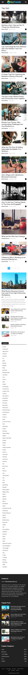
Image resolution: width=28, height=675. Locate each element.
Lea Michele (5, 475)
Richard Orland (5, 29)
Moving (4, 499)
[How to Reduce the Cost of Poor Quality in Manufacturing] (5, 311)
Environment (5, 412)
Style (3, 541)
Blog (3, 368)
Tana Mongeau (6, 545)
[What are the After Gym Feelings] (14, 221)
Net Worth (5, 503)
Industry (4, 456)
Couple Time (5, 391)
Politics (4, 517)
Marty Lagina (5, 489)
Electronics (5, 407)
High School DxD (6, 438)
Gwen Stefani (5, 433)
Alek (3, 297)
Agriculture (5, 351)
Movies (4, 496)
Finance (4, 417)
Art (3, 358)
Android (4, 353)
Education (5, 405)
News (3, 506)
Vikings (4, 560)
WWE (3, 564)
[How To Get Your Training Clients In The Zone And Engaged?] (14, 191)
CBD (3, 382)
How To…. (4, 452)
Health (4, 435)
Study (3, 538)
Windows (4, 562)
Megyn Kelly (5, 492)
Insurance (5, 459)
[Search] (26, 2)
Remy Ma (4, 522)
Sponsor (4, 534)
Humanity (5, 454)
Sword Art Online (6, 543)
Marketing (5, 485)
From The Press (6, 421)
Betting (4, 365)
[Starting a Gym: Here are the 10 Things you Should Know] (14, 17)
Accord (4, 346)
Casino (4, 379)
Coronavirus (5, 389)
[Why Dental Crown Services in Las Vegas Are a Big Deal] (5, 334)
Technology (5, 548)
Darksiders (5, 398)
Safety (4, 524)
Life (3, 478)
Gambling (5, 426)
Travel (4, 555)
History (4, 440)
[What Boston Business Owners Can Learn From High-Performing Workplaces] (14, 281)
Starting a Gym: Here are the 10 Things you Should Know (13, 26)
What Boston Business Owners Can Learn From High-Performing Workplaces (13, 293)
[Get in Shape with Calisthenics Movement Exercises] (14, 164)
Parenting (5, 510)
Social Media (5, 529)
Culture (4, 393)
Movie (4, 494)
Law (3, 473)
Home (3, 5)
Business (4, 370)
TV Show (4, 557)
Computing (5, 386)
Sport (3, 536)
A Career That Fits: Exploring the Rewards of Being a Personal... (13, 75)
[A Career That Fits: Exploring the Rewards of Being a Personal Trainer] (14, 64)
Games (4, 428)
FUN (3, 424)
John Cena (5, 466)
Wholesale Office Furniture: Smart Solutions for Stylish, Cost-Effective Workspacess (18, 318)
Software (4, 531)
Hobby (4, 442)
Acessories (5, 349)
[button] (2, 2)
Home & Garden (6, 447)
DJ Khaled (5, 400)
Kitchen (4, 471)
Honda (4, 449)
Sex (3, 527)
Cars (3, 377)
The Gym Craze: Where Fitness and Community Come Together (13, 97)
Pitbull (4, 515)
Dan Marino (5, 396)
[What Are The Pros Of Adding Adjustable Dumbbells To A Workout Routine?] (14, 138)
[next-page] (18, 268)
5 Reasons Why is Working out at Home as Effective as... (13, 258)
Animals (4, 356)
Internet (4, 461)
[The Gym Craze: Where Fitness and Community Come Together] (14, 88)
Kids (3, 468)
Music (4, 501)
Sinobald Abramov (5, 238)
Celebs (4, 384)
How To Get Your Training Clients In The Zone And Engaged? (14, 203)
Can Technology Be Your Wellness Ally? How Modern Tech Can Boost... (14, 49)
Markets (4, 487)
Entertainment (6, 410)
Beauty (4, 363)
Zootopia (4, 567)
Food (3, 419)
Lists (3, 480)
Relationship (5, 520)
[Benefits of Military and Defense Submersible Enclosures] (5, 326)
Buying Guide (5, 372)
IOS (3, 464)
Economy (4, 403)
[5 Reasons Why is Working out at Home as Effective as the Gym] (14, 249)
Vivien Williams (5, 100)
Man (3, 482)
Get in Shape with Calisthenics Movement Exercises (12, 176)
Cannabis (4, 375)
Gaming (4, 431)
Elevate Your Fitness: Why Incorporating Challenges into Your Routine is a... (12, 124)
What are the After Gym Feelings (13, 236)
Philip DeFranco (6, 513)
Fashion (4, 414)
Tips (3, 552)
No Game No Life (6, 508)
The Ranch (5, 550)
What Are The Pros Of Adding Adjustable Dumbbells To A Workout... (12, 149)
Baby (3, 360)
